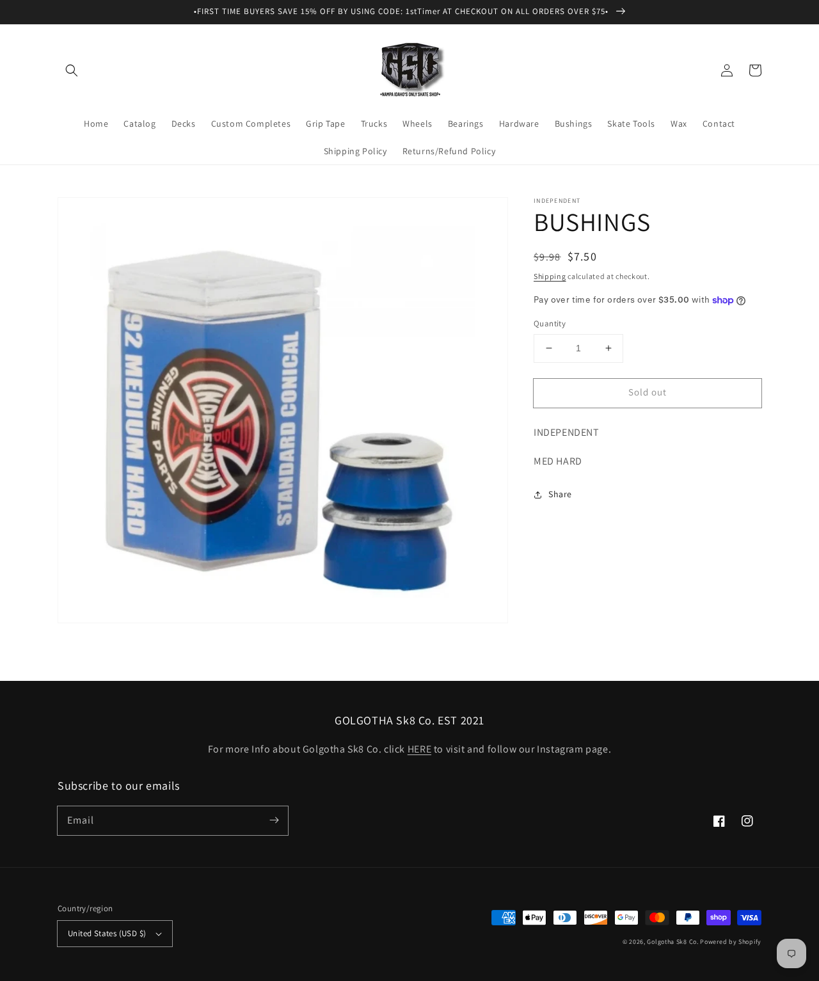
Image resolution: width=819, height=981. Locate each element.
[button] (72, 70)
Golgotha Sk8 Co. (672, 941)
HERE (419, 749)
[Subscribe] (274, 820)
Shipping (550, 276)
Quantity (550, 323)
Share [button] (560, 494)
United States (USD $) (107, 933)
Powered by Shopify (730, 941)
